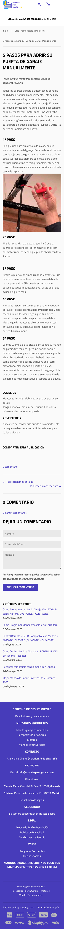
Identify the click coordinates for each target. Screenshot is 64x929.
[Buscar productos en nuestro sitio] (39, 4)
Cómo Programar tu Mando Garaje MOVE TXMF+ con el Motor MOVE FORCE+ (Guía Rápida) (30, 611)
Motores (32, 740)
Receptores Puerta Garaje (32, 735)
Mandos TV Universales (32, 745)
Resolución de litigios (32, 800)
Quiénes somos (32, 856)
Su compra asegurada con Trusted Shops (32, 814)
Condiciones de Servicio (32, 837)
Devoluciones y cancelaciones (32, 716)
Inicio (5, 30)
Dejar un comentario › (15, 513)
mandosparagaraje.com (22, 907)
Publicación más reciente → (45, 486)
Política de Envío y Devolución (32, 827)
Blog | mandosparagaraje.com (30, 30)
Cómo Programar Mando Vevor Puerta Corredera (30, 625)
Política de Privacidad (32, 832)
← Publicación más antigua (18, 482)
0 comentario (10, 467)
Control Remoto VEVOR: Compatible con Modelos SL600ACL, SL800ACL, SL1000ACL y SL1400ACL (30, 638)
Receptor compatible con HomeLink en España (29, 667)
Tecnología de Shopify (48, 907)
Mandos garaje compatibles (32, 730)
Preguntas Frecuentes (32, 851)
